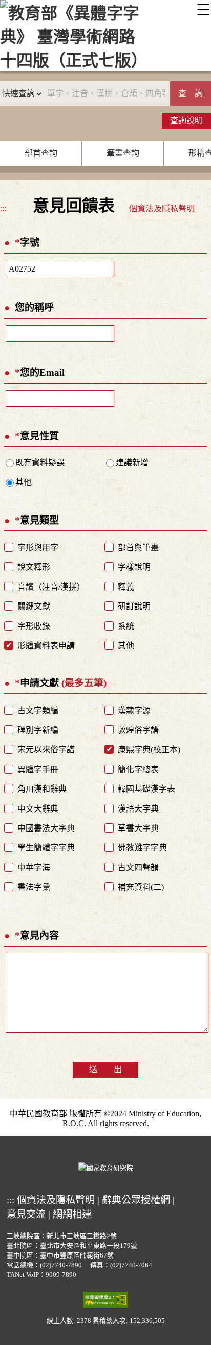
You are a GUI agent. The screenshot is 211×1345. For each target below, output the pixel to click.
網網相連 (72, 1214)
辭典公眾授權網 (136, 1200)
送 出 (105, 1069)
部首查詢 (41, 153)
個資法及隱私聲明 (162, 208)
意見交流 (26, 1214)
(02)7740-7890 (61, 1265)
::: (3, 208)
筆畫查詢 (123, 153)
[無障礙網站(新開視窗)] (105, 1299)
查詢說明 (186, 120)
